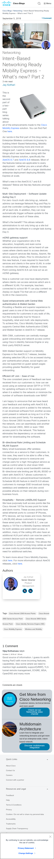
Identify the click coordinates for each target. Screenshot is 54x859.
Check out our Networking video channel (34, 712)
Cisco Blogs (19, 3)
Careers (9, 775)
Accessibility (11, 819)
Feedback (10, 795)
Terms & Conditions (13, 805)
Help (8, 800)
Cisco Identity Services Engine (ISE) (30, 624)
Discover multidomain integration (34, 747)
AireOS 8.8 (24, 160)
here (9, 132)
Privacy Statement (26, 848)
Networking (17, 11)
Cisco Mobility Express (13, 629)
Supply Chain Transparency (17, 828)
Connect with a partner (15, 780)
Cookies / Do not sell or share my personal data (25, 814)
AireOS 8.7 (8, 160)
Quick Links (11, 759)
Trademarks (11, 824)
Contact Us (10, 770)
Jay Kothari (9, 85)
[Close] (50, 836)
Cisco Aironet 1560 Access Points (22, 613)
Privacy (9, 810)
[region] (27, 846)
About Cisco (11, 766)
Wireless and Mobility (33, 629)
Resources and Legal (16, 789)
